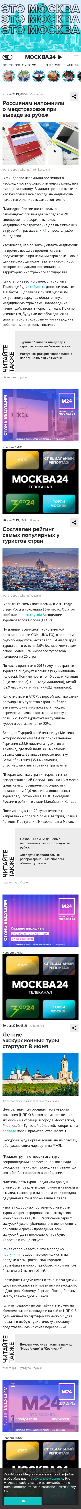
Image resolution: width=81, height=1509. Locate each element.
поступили (11, 1254)
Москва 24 (40, 57)
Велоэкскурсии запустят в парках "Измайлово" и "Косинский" (46, 1346)
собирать (37, 286)
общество (9, 377)
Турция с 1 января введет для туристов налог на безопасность (45, 344)
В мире (34, 520)
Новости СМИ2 (12, 447)
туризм (23, 377)
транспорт (9, 1368)
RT (44, 230)
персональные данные (46, 1478)
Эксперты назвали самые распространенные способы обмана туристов (42, 859)
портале (9, 1131)
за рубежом (21, 882)
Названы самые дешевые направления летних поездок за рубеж (45, 843)
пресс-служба (31, 614)
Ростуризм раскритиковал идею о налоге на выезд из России (46, 356)
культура (25, 1368)
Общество (37, 94)
